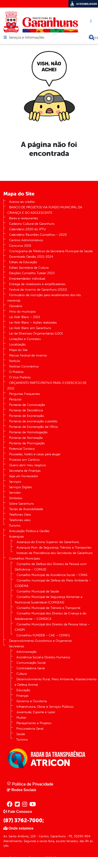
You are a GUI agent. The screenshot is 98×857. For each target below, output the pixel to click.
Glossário (15, 306)
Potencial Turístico (22, 448)
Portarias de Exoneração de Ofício (33, 426)
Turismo (15, 525)
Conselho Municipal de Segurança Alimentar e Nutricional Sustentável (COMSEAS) (49, 599)
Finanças (22, 695)
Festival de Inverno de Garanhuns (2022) (38, 289)
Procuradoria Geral (29, 728)
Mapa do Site (18, 350)
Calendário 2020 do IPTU (27, 229)
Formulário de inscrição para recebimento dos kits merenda (44, 297)
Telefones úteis (20, 520)
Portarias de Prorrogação (27, 443)
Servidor (15, 492)
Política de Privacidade (32, 784)
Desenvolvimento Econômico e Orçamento (40, 641)
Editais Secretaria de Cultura (29, 267)
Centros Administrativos (26, 240)
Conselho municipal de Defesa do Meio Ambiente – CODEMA (53, 583)
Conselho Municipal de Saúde (38, 591)
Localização (17, 344)
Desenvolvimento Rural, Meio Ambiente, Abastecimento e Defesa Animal (56, 682)
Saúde (20, 734)
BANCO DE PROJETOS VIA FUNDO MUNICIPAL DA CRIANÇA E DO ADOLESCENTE (44, 210)
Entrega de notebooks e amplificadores (37, 284)
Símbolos (15, 498)
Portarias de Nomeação (26, 437)
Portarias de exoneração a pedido (33, 421)
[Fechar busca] (91, 37)
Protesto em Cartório (24, 459)
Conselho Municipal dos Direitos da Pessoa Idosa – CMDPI (52, 627)
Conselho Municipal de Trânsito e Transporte (48, 608)
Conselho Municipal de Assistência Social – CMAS (52, 575)
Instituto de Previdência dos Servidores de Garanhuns (54, 553)
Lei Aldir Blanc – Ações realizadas (33, 322)
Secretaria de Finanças (25, 470)
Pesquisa (15, 399)
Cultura (21, 673)
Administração (26, 651)
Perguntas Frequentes (24, 394)
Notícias (14, 361)
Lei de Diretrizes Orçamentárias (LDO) (36, 333)
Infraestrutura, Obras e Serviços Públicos (45, 706)
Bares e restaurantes (23, 218)
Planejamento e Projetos (34, 723)
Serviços (15, 481)
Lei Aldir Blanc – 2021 (24, 317)
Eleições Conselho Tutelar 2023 (32, 273)
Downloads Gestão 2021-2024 (31, 256)
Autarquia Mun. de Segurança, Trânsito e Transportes (54, 547)
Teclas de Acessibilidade (26, 509)
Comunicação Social (31, 662)
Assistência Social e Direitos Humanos (43, 657)
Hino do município (22, 311)
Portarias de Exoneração (26, 416)
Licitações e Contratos (25, 339)
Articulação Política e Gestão (29, 531)
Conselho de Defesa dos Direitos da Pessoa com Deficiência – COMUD (51, 566)
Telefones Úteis (20, 514)
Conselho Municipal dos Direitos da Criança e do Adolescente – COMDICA (50, 616)
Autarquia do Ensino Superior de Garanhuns (48, 542)
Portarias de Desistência (26, 410)
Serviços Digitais (20, 487)
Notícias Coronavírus (24, 366)
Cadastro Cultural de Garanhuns (31, 223)
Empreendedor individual (27, 278)
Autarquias (16, 536)
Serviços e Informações (26, 38)
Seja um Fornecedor (23, 476)
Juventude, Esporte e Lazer (35, 712)
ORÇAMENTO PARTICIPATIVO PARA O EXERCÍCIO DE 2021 (47, 385)
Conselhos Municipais (24, 558)
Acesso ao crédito (22, 202)
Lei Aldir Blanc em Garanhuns (30, 328)
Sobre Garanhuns (21, 503)
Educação (23, 690)
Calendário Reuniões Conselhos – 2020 (38, 234)
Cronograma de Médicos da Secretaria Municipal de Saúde (51, 251)
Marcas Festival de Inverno (28, 355)
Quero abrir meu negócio (27, 465)
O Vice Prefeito (20, 377)
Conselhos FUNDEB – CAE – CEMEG (43, 635)
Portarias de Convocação (27, 405)
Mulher (21, 717)
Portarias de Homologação (28, 432)
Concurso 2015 (20, 245)
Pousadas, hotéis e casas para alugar (35, 454)
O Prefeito (16, 372)
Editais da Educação (23, 262)
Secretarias (16, 646)
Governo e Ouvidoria (31, 701)
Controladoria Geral (30, 668)
